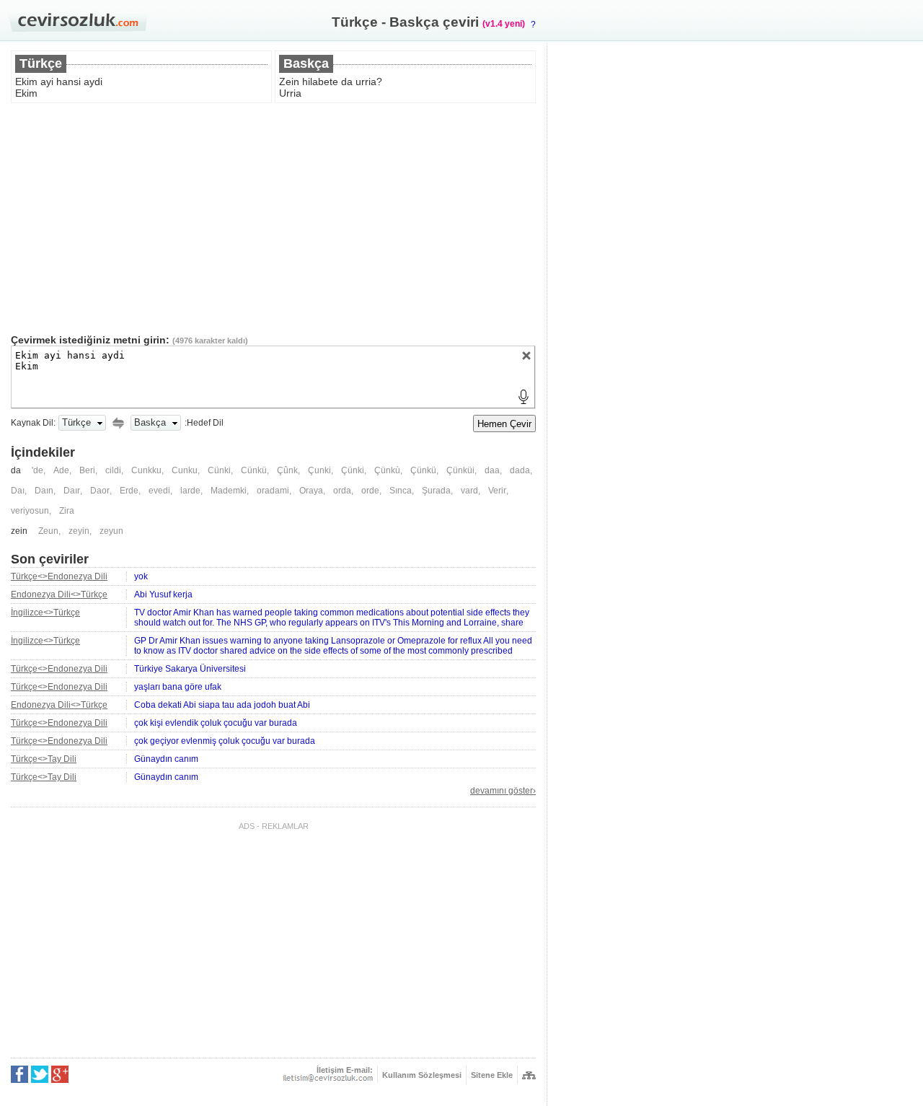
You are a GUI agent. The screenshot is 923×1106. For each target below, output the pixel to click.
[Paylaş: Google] (60, 1074)
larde (190, 491)
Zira (66, 511)
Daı (18, 491)
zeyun (111, 531)
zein (19, 531)
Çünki (352, 470)
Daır (71, 491)
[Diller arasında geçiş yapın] (118, 422)
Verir (497, 491)
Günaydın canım (166, 759)
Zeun (48, 531)
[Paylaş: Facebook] (19, 1074)
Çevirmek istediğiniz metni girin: (90, 340)
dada (520, 470)
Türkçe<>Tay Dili (43, 759)
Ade (61, 470)
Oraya (311, 491)
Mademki (229, 491)
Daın (44, 491)
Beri (87, 470)
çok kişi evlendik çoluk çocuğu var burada (215, 723)
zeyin (79, 531)
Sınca (400, 491)
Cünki (219, 470)
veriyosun (30, 511)
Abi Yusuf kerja (163, 594)
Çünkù (387, 470)
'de (37, 470)
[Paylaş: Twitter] (39, 1074)
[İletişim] (328, 1077)
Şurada (436, 491)
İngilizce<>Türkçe (45, 612)
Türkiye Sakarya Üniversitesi (190, 669)
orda (342, 491)
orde (370, 491)
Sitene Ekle (492, 1075)
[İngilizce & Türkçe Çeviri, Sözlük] (77, 22)
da (16, 470)
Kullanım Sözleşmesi (422, 1075)
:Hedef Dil (204, 423)
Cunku (185, 470)
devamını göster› (503, 791)
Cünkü (254, 470)
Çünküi (460, 470)
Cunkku (146, 470)
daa (492, 470)
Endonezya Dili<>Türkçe (59, 594)
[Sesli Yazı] (523, 396)
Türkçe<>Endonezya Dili (59, 576)
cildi (113, 470)
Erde (129, 491)
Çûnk (287, 470)
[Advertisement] (273, 219)
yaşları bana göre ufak (177, 687)
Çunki (319, 470)
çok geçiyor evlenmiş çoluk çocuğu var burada (224, 741)
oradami (273, 491)
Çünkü (423, 470)
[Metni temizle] (526, 355)
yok (141, 576)
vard (469, 491)
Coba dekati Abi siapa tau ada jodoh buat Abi (222, 705)
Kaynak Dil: (33, 423)
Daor (100, 491)
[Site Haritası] (529, 1075)
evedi (159, 491)
